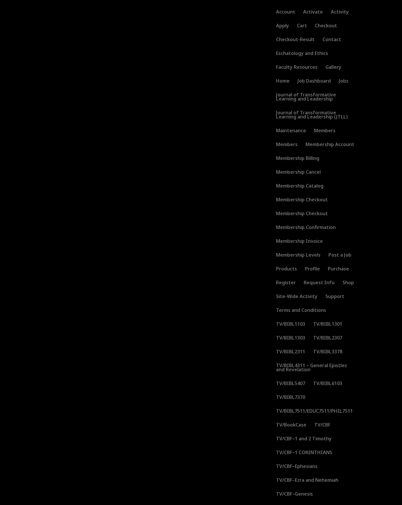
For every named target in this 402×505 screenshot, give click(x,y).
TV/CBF (322, 425)
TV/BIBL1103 (290, 324)
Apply (282, 26)
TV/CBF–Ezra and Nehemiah (307, 480)
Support (334, 297)
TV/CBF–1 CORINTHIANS (304, 453)
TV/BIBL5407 (290, 384)
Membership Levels (298, 255)
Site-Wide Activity (297, 297)
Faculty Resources (297, 67)
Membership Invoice (299, 241)
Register (286, 283)
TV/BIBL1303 (290, 338)
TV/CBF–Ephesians (297, 466)
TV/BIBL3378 (327, 352)
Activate (313, 12)
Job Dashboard (314, 81)
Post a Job (339, 255)
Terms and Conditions (301, 310)
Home (283, 81)
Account (285, 12)
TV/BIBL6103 (327, 384)
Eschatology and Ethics (302, 53)
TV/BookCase (291, 425)
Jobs (343, 81)
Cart (302, 26)
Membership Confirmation (306, 227)
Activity (340, 12)
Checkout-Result (295, 40)
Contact (332, 40)
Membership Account (329, 145)
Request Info (319, 283)
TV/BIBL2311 (290, 352)
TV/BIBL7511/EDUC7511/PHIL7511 (314, 411)
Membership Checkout (302, 200)
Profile (312, 269)
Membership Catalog (299, 186)
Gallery (333, 67)
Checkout (326, 26)
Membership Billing (297, 158)
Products (286, 269)
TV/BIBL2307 (327, 338)
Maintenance (291, 131)
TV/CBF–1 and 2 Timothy (304, 439)
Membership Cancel (298, 172)
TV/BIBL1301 (327, 324)
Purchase (338, 269)
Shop (348, 283)
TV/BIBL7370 (290, 397)
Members (324, 131)
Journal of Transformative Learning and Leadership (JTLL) (312, 115)
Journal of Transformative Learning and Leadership (306, 97)
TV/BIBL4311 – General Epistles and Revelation (311, 368)
